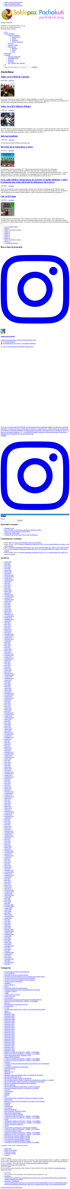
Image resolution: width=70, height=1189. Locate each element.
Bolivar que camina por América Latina (15, 988)
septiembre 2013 (9, 816)
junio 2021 (7, 663)
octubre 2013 (8, 814)
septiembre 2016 (9, 757)
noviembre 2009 (9, 891)
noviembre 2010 (9, 872)
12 (7, 231)
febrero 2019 (8, 709)
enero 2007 (7, 928)
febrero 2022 (8, 650)
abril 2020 (7, 686)
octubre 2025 (8, 578)
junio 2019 (7, 703)
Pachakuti (7, 1093)
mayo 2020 (7, 685)
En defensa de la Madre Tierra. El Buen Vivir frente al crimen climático (24, 1009)
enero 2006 (7, 944)
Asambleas (7, 983)
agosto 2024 (7, 601)
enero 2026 (7, 573)
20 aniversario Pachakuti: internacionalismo (16, 971)
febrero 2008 (8, 914)
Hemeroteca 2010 (9, 1022)
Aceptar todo (21, 1165)
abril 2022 (7, 647)
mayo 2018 (7, 724)
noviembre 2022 (9, 635)
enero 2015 (7, 790)
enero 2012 (7, 849)
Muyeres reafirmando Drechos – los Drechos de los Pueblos (21, 1088)
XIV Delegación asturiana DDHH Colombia (17, 1137)
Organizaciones (8, 1091)
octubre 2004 (8, 954)
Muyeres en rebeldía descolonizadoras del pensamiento (20, 1083)
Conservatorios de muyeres (12, 994)
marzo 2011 (7, 865)
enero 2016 (7, 770)
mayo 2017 (7, 744)
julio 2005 (7, 947)
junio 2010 (7, 880)
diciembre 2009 (8, 890)
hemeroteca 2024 (9, 1045)
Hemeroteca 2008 (9, 1019)
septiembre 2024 (9, 599)
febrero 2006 (8, 942)
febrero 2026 (8, 571)
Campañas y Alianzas (10, 991)
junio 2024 (7, 604)
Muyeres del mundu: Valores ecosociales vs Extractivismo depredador (24, 1081)
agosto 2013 (7, 818)
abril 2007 (7, 924)
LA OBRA (7, 1065)
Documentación (8, 1006)
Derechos (7, 1003)
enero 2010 (7, 888)
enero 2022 (7, 652)
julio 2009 (7, 898)
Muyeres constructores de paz (12, 1076)
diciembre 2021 (8, 653)
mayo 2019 (7, 704)
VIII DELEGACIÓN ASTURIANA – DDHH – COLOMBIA (22, 1122)
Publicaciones (8, 1099)
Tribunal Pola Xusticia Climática (13, 1114)
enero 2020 (7, 691)
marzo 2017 (7, 747)
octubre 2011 (8, 854)
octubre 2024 (8, 598)
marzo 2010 (7, 885)
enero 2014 (7, 809)
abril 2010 (7, 883)
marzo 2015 (7, 786)
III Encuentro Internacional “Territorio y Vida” (17, 1055)
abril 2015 (7, 785)
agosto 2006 (7, 936)
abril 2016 (7, 765)
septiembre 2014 (9, 796)
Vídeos (6, 1119)
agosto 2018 (7, 719)
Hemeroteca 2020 (9, 1039)
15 (7, 236)
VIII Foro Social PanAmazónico (13, 1124)
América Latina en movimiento (13, 981)
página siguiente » (11, 243)
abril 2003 (7, 960)
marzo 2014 (7, 806)
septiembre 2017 (9, 737)
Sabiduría (7, 1104)
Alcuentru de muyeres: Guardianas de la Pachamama (19, 980)
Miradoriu (7, 1073)
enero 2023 (7, 632)
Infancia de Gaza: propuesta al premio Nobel (17, 531)
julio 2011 (7, 859)
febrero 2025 (8, 591)
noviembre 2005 (9, 946)
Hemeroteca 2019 (9, 1037)
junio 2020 (7, 683)
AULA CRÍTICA (9, 985)
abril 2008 (7, 913)
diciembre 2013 (8, 811)
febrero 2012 (8, 847)
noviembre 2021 (9, 655)
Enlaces (6, 1011)
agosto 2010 (7, 877)
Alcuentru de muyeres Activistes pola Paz (16, 975)
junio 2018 (7, 722)
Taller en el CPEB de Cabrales (15, 76)
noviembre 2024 (9, 596)
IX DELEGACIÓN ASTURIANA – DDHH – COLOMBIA (22, 1060)
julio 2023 (7, 622)
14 (7, 235)
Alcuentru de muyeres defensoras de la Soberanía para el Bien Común (24, 976)
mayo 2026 (7, 567)
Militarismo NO (8, 1072)
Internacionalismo (9, 136)
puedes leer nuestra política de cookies (37, 1163)
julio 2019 (7, 701)
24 (7, 241)
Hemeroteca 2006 (9, 1016)
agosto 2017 (7, 739)
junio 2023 (7, 624)
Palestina (6, 1095)
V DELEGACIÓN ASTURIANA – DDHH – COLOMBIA (22, 1116)
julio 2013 (7, 819)
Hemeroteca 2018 (9, 1035)
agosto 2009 (7, 896)
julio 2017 (7, 740)
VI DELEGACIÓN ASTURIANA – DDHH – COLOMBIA (22, 1118)
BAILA (6, 986)
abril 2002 (7, 964)
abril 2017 (7, 745)
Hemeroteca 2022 (9, 1042)
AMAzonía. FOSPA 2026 (11, 533)
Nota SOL (7, 1090)
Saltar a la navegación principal (13, 2)
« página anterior (11, 226)
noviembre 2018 (9, 714)
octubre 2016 (8, 755)
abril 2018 (7, 726)
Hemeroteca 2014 (9, 1029)
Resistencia (7, 1103)
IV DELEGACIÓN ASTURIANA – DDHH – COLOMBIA (22, 1058)
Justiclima (11, 80)
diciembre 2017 (8, 732)
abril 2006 (7, 941)
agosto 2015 (7, 778)
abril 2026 (7, 568)
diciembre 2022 (8, 634)
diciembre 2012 (8, 831)
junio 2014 (7, 801)
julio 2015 (7, 780)
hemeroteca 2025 (9, 1047)
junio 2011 (7, 860)
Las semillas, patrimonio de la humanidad (16, 1067)
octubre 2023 (8, 617)
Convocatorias (8, 998)
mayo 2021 (7, 665)
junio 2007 (7, 921)
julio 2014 (7, 800)
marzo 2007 (7, 926)
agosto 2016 (7, 759)
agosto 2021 (7, 660)
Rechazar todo (13, 1165)
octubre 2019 (8, 696)
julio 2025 (7, 583)
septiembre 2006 (9, 934)
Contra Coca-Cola (9, 996)
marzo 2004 (7, 957)
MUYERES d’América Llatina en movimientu (17, 1078)
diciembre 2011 (8, 850)
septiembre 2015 (9, 777)
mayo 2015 (7, 783)
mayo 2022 (7, 645)
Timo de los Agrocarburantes (12, 1113)
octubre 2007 (8, 918)
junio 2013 (7, 821)
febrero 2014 (8, 808)
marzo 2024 (7, 609)
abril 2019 (7, 706)
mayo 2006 (7, 939)
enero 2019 (7, 711)
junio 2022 (7, 644)
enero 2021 (7, 672)
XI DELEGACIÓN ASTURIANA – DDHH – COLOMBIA (22, 1132)
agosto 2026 (7, 562)
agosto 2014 (7, 798)
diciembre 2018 (8, 713)
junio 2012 (7, 841)
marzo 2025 (7, 589)
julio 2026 (7, 563)
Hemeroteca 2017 (9, 1034)
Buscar (3, 518)
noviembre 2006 (9, 931)
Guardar (3, 1187)
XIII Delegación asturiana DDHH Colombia (17, 1136)
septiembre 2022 (9, 639)
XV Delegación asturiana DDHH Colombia (17, 1139)
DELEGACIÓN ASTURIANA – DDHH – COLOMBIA (21, 1001)
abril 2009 (7, 903)
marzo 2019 (7, 708)
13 (7, 233)
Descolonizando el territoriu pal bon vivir (16, 1004)
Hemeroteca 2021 (9, 1040)
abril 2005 (7, 951)
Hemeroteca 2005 (9, 1014)
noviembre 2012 (9, 832)
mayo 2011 (7, 862)
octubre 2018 (8, 716)
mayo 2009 (7, 901)
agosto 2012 (7, 837)
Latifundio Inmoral (9, 1068)
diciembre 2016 (8, 752)
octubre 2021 (8, 657)
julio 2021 (7, 662)
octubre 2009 (8, 893)
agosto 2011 (7, 857)
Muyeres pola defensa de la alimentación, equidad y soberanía (22, 1086)
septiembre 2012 (9, 836)
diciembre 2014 (8, 791)
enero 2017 (7, 750)
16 (7, 238)
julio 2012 (7, 839)
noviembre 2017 (9, 734)
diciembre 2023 (8, 614)
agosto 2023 (7, 621)
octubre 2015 (8, 775)
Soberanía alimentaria (10, 1109)
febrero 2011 (8, 867)
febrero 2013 (8, 827)
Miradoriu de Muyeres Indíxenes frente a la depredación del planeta (23, 1075)
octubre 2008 (8, 908)
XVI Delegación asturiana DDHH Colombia (17, 1140)
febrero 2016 (8, 768)
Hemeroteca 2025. (9, 1049)
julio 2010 (7, 878)
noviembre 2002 (9, 962)
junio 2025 (7, 585)
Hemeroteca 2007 (9, 1017)
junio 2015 (7, 782)
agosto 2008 (7, 910)
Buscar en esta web (9, 67)
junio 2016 (7, 762)
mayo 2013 (7, 823)
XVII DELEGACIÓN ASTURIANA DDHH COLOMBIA (21, 1142)
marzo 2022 (7, 649)
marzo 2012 (7, 846)
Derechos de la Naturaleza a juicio (17, 147)
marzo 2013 (7, 826)
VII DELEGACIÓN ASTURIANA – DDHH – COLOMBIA (22, 1121)
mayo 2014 (7, 803)
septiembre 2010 (9, 875)
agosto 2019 (7, 699)
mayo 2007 (7, 923)
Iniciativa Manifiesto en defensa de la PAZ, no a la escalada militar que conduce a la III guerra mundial (39, 547)
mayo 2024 (7, 606)
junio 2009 (7, 900)
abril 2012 (7, 844)
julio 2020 (7, 681)
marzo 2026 (7, 570)
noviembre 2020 (9, 675)
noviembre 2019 (9, 695)
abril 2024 (7, 608)
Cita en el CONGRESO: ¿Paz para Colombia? (27, 542)
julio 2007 (7, 919)
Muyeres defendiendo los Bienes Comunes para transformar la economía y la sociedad (29, 1080)
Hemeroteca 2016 (9, 1032)
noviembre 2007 (9, 916)
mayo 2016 (7, 763)
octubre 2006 (8, 933)
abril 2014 (7, 804)
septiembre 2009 (9, 895)
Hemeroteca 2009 (9, 1021)
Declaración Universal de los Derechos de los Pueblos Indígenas (22, 999)
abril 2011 (7, 864)
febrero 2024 (8, 611)
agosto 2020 (7, 680)
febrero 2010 (8, 887)
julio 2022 (7, 642)
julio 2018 (7, 721)
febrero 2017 (8, 749)
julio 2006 (7, 937)
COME (6, 993)
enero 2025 (7, 593)
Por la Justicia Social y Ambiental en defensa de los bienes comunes (23, 1098)
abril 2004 (7, 955)
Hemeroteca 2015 (9, 1031)
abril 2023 (7, 627)
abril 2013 (7, 824)
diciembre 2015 (8, 772)
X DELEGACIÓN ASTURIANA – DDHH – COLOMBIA (22, 1129)
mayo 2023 (7, 626)
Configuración (5, 1165)
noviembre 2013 (9, 813)
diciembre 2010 (8, 870)
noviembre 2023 (9, 616)
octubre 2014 (8, 795)
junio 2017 (7, 742)
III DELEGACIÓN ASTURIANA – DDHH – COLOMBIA (22, 1054)
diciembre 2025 (8, 575)
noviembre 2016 (9, 754)
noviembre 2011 (9, 852)
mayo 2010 (7, 882)
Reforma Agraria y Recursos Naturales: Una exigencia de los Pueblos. (24, 1101)
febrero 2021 (8, 670)
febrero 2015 (8, 788)
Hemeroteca (7, 1012)
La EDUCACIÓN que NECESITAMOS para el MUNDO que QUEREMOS (26, 1063)
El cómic (6, 1008)
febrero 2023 (8, 631)
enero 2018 (7, 731)
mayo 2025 (7, 586)
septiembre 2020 (9, 678)
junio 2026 (7, 565)
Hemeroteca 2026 (9, 1050)
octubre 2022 (8, 637)
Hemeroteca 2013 (9, 1027)
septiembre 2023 (9, 619)
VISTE (6, 1126)
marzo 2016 (7, 767)
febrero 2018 (8, 729)
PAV (5, 1096)
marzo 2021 (7, 668)
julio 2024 (7, 603)
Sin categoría (8, 1108)
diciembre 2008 (8, 905)
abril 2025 (7, 588)
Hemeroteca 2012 (9, 1026)
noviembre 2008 (9, 906)
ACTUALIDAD (9, 973)
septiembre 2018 (9, 718)
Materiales (7, 1070)
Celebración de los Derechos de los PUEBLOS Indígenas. (21, 535)
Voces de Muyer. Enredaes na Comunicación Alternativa (20, 1127)
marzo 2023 (7, 629)
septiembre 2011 (9, 855)
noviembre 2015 (9, 773)
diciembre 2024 (8, 594)
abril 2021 (7, 667)
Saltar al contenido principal (12, 4)
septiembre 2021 (9, 658)
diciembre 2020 (8, 673)
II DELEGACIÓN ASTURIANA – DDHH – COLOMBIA (21, 1052)
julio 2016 (7, 760)
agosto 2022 (7, 640)
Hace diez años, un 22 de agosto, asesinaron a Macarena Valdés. (22, 530)
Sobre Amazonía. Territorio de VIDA (15, 1111)
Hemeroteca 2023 (9, 1044)
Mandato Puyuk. (9, 528)
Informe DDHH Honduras (12, 1057)
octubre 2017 (8, 736)
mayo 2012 (7, 842)
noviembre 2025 (9, 576)
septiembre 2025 (9, 580)
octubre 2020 (8, 676)
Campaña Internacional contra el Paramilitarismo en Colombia (22, 989)
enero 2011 (7, 869)
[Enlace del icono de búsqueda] (5, 65)
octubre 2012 (8, 834)
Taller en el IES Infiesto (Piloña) (16, 106)
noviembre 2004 (9, 952)
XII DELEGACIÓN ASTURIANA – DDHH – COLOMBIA (22, 1134)
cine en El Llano (8, 196)
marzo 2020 (7, 688)
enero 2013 (7, 829)
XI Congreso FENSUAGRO (12, 1131)
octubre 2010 (8, 873)
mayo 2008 (7, 911)
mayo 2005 (7, 949)
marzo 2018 (7, 727)
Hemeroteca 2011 (9, 1024)
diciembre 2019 (8, 693)
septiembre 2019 (9, 698)
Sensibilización (8, 1106)
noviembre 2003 (9, 959)
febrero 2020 (8, 690)
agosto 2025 (7, 581)
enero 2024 (7, 612)
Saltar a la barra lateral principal (13, 5)
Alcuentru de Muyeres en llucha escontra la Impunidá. (19, 978)
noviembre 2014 (9, 793)
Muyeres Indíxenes (9, 1085)
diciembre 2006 (8, 929)
